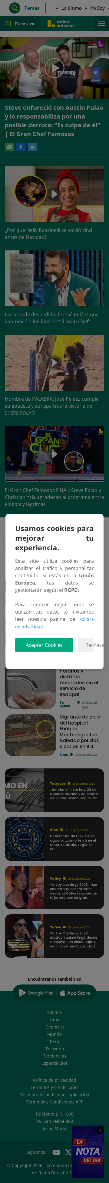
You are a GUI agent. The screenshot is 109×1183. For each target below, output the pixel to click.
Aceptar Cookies (44, 645)
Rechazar (89, 645)
